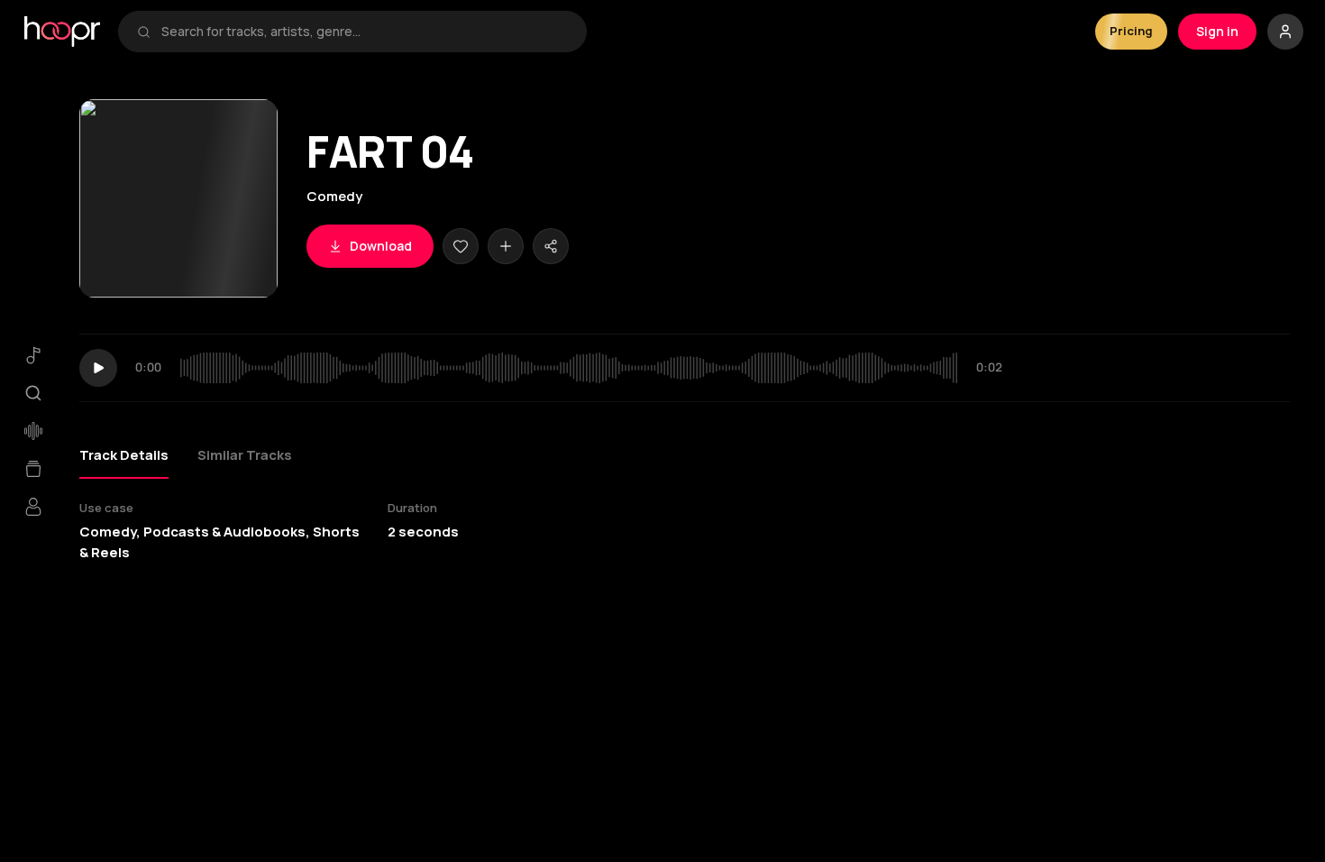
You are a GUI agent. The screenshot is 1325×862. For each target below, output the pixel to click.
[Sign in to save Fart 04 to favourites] (461, 246)
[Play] (98, 368)
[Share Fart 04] (551, 246)
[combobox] (364, 32)
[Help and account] (1285, 32)
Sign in (1217, 31)
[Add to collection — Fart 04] (506, 246)
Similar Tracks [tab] (244, 454)
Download (381, 245)
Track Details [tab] (124, 454)
